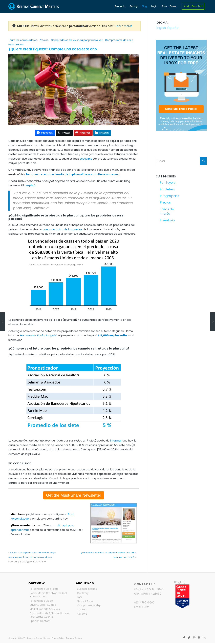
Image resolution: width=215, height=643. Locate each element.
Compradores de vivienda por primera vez (77, 40)
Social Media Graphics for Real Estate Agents (48, 594)
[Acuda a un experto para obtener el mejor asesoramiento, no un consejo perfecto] (2, 321)
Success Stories (87, 589)
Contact (82, 609)
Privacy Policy (58, 638)
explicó (30, 185)
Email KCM (141, 607)
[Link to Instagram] (194, 637)
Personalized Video (41, 600)
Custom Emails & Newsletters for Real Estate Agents (50, 615)
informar (116, 441)
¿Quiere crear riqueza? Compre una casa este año (52, 49)
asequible (86, 159)
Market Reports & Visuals (45, 609)
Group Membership (89, 605)
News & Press (85, 601)
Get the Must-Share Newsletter (73, 495)
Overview (36, 583)
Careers (82, 613)
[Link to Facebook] (183, 637)
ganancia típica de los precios (62, 229)
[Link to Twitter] (188, 637)
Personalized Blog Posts (44, 589)
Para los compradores (23, 40)
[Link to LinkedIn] (204, 637)
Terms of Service (74, 638)
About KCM (85, 583)
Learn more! (124, 26)
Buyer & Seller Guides (43, 605)
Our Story (83, 593)
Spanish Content (40, 621)
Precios (44, 40)
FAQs (80, 597)
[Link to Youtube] (199, 637)
